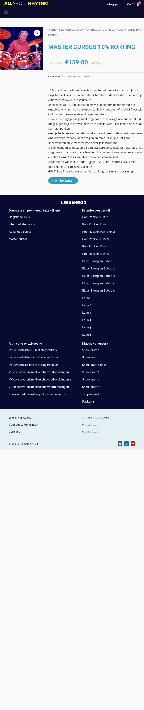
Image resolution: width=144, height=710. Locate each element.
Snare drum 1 (90, 350)
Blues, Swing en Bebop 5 (98, 290)
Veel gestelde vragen (23, 425)
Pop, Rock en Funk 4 (95, 246)
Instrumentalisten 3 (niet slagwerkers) (33, 364)
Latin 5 (86, 327)
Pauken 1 (88, 401)
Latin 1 (86, 298)
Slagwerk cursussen (71, 29)
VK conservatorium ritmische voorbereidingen (39, 372)
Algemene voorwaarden (96, 417)
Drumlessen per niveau (101, 29)
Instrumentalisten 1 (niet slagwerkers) (33, 350)
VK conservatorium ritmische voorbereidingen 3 (40, 387)
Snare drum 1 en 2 (94, 364)
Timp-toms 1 (90, 394)
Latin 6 (86, 334)
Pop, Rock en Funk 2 (95, 224)
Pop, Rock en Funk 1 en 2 (98, 231)
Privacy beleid (90, 424)
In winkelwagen (63, 180)
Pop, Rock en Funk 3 (95, 239)
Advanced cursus (20, 231)
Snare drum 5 (91, 387)
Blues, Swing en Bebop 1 (98, 261)
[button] (38, 12)
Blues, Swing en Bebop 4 (98, 283)
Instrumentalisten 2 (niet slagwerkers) (33, 357)
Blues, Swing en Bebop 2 (98, 268)
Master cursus (18, 239)
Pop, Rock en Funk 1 (95, 217)
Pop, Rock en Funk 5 (95, 253)
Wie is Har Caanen (21, 418)
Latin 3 (86, 312)
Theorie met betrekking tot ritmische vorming (38, 394)
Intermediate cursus (22, 224)
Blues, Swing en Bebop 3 (98, 276)
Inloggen (113, 4)
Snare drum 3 (91, 372)
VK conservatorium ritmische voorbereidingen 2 (40, 379)
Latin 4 (86, 320)
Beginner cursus (19, 217)
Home (52, 29)
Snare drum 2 (91, 357)
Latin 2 (86, 305)
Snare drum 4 (91, 379)
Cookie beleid (90, 431)
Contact (14, 432)
